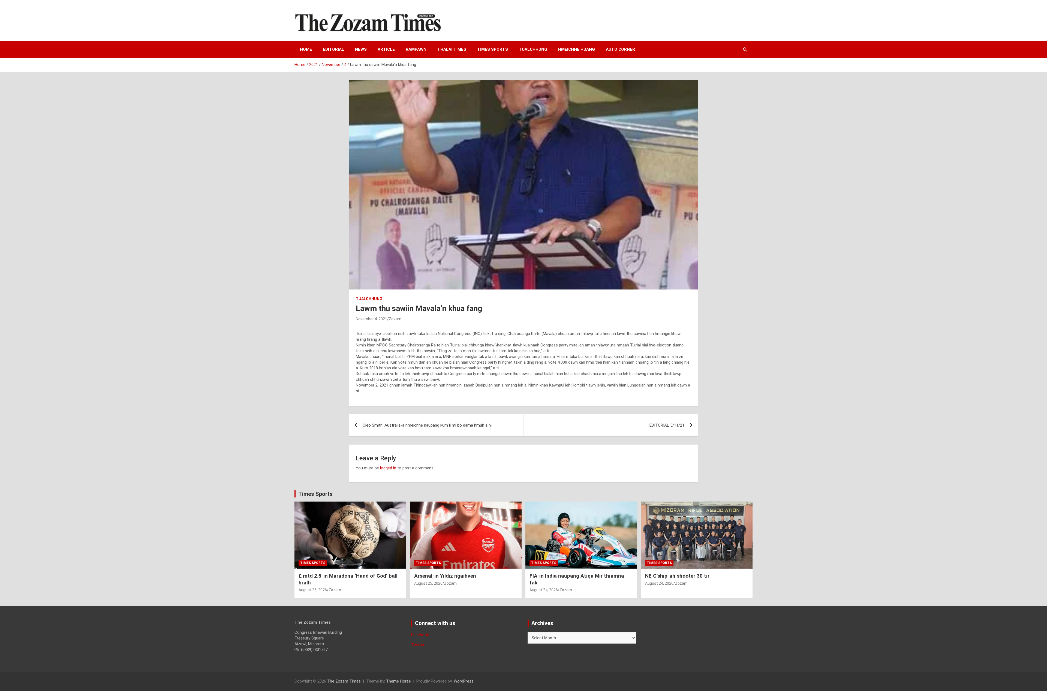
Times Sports (315, 494)
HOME (306, 49)
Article (386, 49)
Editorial (333, 49)
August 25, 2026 (313, 590)
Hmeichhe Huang (576, 49)
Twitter (418, 644)
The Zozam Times (344, 681)
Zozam (395, 319)
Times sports (492, 49)
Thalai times (451, 49)
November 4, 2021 (371, 319)
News (361, 49)
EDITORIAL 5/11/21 (666, 425)
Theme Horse (398, 681)
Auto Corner (620, 49)
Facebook (420, 634)
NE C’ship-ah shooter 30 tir (677, 576)
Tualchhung (533, 49)
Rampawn (416, 49)
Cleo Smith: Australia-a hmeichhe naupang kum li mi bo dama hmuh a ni (427, 425)
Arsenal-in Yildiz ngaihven (445, 576)
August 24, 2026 (543, 590)
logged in (388, 468)
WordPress (464, 681)
